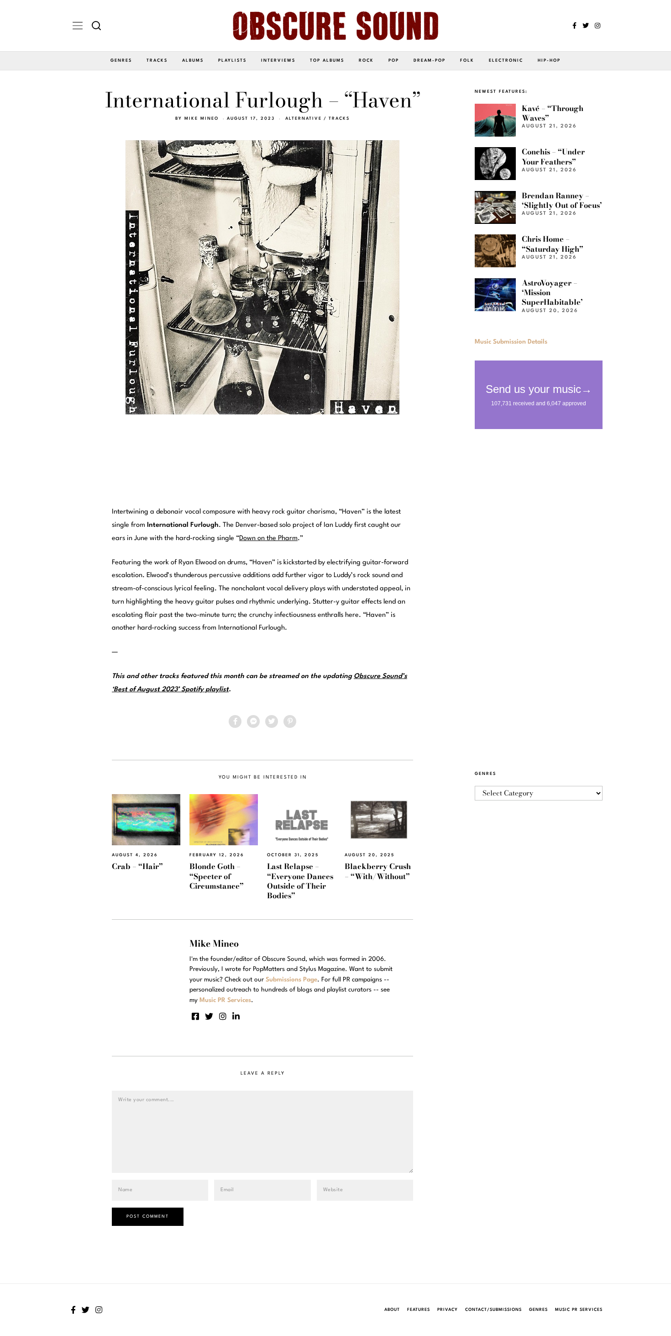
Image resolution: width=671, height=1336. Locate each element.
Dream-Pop (430, 60)
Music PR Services (579, 1310)
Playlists (232, 60)
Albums (193, 60)
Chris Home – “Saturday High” (552, 243)
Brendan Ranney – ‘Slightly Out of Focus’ (562, 200)
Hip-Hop (549, 60)
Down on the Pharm (268, 538)
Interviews (278, 60)
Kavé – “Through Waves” (552, 113)
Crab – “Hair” (137, 866)
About (392, 1310)
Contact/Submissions (493, 1310)
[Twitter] (585, 25)
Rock (366, 60)
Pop (393, 60)
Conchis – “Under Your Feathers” (553, 156)
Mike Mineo (201, 119)
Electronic (506, 60)
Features (418, 1310)
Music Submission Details (511, 342)
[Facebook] (574, 25)
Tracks (157, 60)
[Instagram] (597, 25)
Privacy (447, 1310)
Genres (121, 60)
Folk (467, 60)
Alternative (303, 119)
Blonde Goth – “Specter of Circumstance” (216, 876)
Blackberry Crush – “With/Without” (378, 871)
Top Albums (327, 60)
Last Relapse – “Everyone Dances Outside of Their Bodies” (300, 880)
